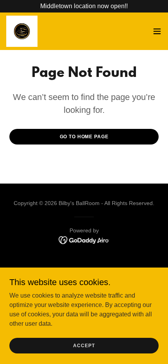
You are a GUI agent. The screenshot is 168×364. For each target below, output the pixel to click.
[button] (157, 31)
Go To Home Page (84, 136)
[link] (22, 31)
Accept (84, 345)
